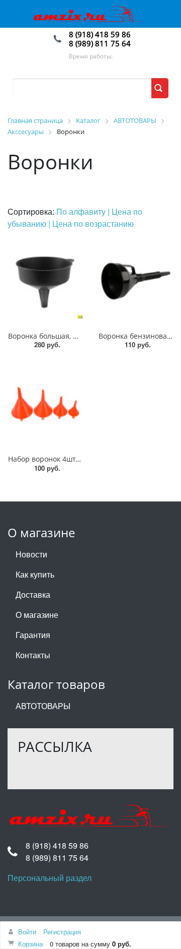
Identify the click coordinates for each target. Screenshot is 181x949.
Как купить (35, 574)
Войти (27, 931)
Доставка (33, 594)
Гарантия (33, 635)
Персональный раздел (50, 877)
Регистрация (62, 931)
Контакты (33, 655)
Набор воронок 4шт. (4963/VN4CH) (66, 459)
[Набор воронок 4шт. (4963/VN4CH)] (45, 404)
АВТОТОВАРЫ (43, 706)
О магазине (37, 614)
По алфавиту (82, 211)
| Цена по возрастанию (91, 223)
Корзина (30, 943)
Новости (31, 554)
